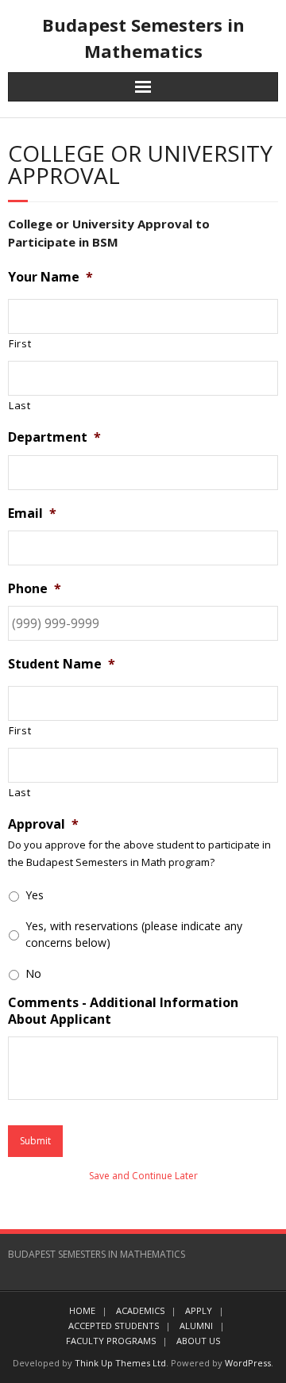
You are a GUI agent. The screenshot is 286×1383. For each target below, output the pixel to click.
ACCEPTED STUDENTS (113, 1325)
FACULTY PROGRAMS (111, 1341)
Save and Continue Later (143, 1175)
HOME (82, 1310)
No (33, 973)
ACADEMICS (140, 1310)
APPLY (198, 1310)
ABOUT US (198, 1341)
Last (20, 405)
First (20, 343)
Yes (34, 894)
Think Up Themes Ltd (120, 1363)
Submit (35, 1140)
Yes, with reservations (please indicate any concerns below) (133, 934)
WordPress (248, 1363)
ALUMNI (196, 1325)
